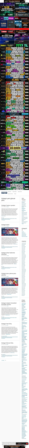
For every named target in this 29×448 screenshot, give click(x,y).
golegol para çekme (24, 400)
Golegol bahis (5, 224)
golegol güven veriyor (24, 375)
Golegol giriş (24, 354)
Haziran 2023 (24, 271)
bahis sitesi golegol (23, 305)
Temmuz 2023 (24, 270)
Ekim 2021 (23, 295)
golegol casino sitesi (24, 345)
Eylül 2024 (23, 253)
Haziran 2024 (24, 257)
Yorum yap (3, 298)
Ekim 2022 (23, 281)
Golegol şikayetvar (24, 430)
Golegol (15, 193)
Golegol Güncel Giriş (7, 343)
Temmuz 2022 (24, 284)
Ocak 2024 (23, 263)
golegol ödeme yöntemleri (23, 423)
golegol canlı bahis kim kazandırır (24, 328)
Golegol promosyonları (24, 403)
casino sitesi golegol (23, 308)
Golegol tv (24, 406)
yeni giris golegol (24, 438)
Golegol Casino (24, 338)
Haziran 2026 (24, 244)
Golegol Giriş (9, 191)
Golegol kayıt (23, 381)
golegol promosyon (24, 401)
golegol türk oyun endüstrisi (24, 414)
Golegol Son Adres (24, 212)
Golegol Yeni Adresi (10, 193)
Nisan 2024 (23, 259)
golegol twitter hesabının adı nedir (24, 413)
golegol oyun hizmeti (23, 398)
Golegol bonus (24, 322)
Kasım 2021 (23, 294)
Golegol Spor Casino (24, 217)
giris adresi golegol (24, 309)
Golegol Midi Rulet (24, 214)
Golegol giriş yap (24, 360)
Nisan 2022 (23, 288)
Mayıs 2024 (23, 258)
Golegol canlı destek (9, 246)
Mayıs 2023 (23, 272)
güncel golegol (23, 432)
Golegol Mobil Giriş (24, 392)
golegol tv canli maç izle (24, 408)
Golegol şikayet (23, 427)
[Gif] (14, 79)
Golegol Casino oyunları (8, 205)
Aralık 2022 (23, 278)
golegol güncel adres (24, 363)
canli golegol (23, 306)
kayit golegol (23, 433)
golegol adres (24, 313)
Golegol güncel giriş (3, 247)
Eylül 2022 (23, 282)
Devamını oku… (9, 294)
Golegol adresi (23, 315)
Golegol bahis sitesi (24, 319)
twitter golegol (24, 435)
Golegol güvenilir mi (24, 372)
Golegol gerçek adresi (7, 218)
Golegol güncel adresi (24, 366)
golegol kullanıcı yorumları (23, 387)
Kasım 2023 (23, 265)
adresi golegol (24, 303)
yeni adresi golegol (23, 437)
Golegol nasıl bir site (24, 396)
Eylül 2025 (23, 245)
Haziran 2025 (24, 246)
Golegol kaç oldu (24, 384)
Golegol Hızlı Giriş (24, 213)
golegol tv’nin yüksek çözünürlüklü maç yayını (24, 410)
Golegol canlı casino (4, 246)
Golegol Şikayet (14, 191)
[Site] (14, 48)
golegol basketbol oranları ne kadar (24, 320)
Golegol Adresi (24, 203)
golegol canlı (23, 325)
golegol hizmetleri (24, 376)
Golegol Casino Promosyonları (23, 341)
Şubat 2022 (23, 290)
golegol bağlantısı (23, 321)
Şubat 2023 (23, 276)
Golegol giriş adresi (12, 218)
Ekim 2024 (23, 252)
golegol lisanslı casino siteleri (24, 388)
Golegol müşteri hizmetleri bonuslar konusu (9, 303)
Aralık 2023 (23, 264)
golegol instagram (24, 377)
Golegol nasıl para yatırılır (24, 397)
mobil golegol (24, 434)
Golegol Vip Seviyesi (24, 221)
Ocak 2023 (23, 277)
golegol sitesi (23, 404)
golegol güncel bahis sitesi (24, 367)
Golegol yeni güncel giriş (7, 219)
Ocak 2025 (23, 250)
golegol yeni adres (24, 417)
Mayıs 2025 (23, 247)
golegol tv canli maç (24, 407)
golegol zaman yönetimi (24, 422)
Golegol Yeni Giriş (6, 323)
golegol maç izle (24, 389)
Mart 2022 (23, 289)
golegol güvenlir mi (24, 374)
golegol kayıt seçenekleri (24, 382)
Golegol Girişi (24, 357)
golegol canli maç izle (24, 324)
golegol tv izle (23, 409)
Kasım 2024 (23, 251)
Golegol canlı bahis (24, 327)
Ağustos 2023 (24, 269)
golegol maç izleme (23, 391)
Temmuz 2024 (24, 256)
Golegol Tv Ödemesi (24, 218)
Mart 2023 (23, 275)
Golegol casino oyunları (24, 340)
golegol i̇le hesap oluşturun (24, 378)
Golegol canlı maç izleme (24, 337)
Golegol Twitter (20, 191)
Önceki (2, 360)
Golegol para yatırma (24, 399)
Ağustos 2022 (24, 283)
